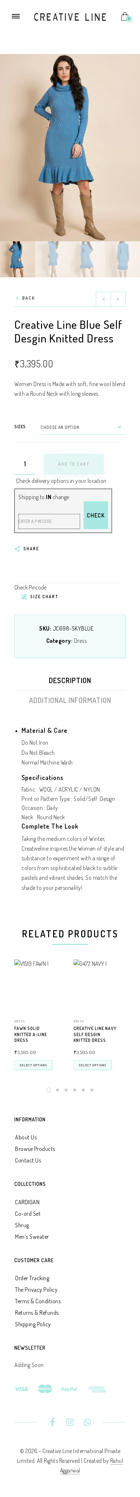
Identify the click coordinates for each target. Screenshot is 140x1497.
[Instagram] (70, 1423)
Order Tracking (32, 1278)
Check (96, 515)
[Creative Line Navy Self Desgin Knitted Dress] (100, 985)
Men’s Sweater (32, 1236)
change (61, 497)
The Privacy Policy (36, 1289)
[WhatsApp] (87, 1423)
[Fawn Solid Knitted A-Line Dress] (40, 985)
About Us (26, 1137)
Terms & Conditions (38, 1301)
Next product (118, 299)
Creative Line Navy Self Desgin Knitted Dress (95, 1034)
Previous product (103, 299)
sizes (20, 426)
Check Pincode (30, 587)
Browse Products (35, 1148)
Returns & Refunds (37, 1312)
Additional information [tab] (70, 700)
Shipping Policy (33, 1324)
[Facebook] (53, 1423)
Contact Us (28, 1160)
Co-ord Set (28, 1213)
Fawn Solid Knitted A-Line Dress (30, 1034)
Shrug (22, 1225)
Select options (33, 1065)
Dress (80, 640)
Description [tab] (70, 680)
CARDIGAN (27, 1202)
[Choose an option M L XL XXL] (82, 427)
